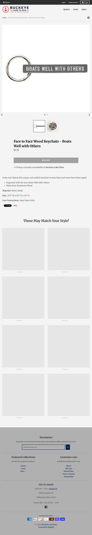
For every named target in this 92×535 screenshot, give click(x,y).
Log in (64, 2)
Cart (86, 2)
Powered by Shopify (46, 527)
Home (4, 18)
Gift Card (69, 468)
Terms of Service (69, 474)
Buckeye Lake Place (49, 524)
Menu (22, 471)
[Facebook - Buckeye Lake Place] (88, 18)
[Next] (89, 114)
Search (23, 466)
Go (68, 447)
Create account (73, 2)
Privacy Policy (69, 477)
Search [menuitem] (66, 9)
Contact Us (53, 489)
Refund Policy (69, 471)
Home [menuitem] (75, 9)
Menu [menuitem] (84, 9)
